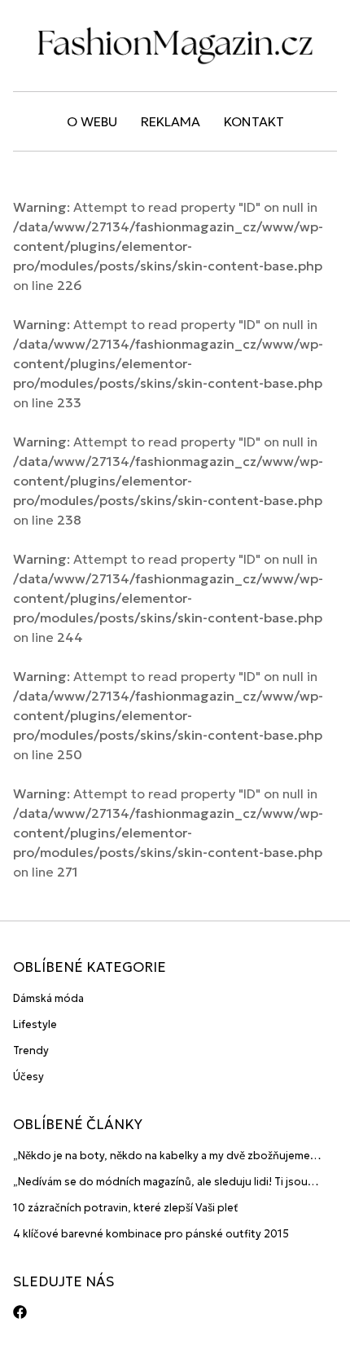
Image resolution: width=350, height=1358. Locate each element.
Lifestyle (35, 1024)
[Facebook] (20, 1312)
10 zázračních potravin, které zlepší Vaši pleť (125, 1208)
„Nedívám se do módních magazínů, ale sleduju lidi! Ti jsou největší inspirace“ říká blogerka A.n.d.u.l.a (160, 1182)
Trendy (31, 1050)
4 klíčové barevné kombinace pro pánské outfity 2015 (151, 1234)
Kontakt (254, 121)
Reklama (170, 121)
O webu (92, 121)
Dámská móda (48, 998)
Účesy (28, 1076)
